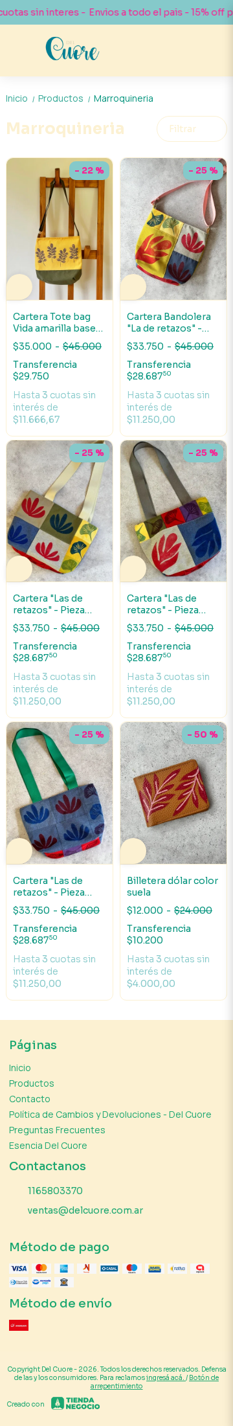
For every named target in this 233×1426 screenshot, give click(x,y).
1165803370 (55, 1191)
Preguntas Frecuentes (57, 1130)
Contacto (29, 1098)
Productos (64, 98)
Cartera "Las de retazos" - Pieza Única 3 (49, 604)
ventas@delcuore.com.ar (85, 1210)
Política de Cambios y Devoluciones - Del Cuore (110, 1114)
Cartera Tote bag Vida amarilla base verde (54, 322)
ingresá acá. (166, 1378)
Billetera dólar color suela (172, 886)
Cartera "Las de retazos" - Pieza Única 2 (163, 604)
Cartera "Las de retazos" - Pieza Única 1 (49, 886)
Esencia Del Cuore (48, 1145)
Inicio (21, 98)
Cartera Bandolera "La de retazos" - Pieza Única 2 (169, 322)
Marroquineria (123, 98)
